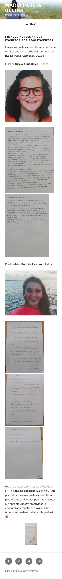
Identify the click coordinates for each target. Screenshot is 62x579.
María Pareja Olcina (23, 8)
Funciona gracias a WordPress (22, 570)
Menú (33, 23)
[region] (31, 534)
